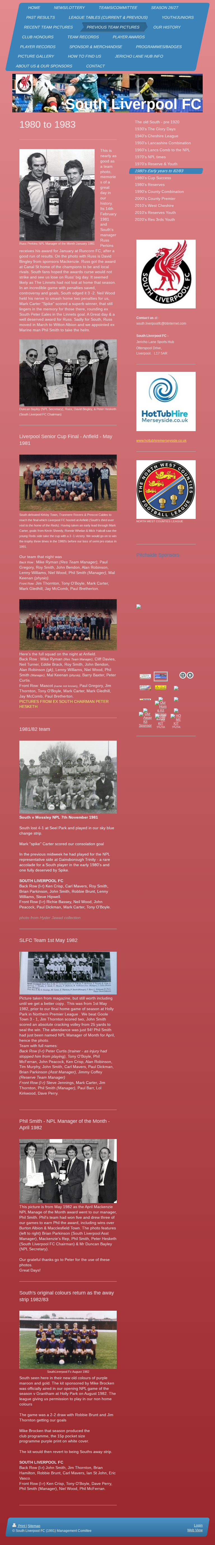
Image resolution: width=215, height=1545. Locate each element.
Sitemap (34, 1526)
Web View (195, 1530)
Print (21, 1526)
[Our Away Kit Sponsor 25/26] (145, 721)
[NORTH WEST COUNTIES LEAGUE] (166, 489)
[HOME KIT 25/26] (176, 721)
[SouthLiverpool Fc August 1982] (68, 1340)
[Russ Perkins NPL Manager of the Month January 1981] (57, 195)
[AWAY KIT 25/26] (160, 721)
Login (198, 1525)
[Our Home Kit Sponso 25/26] (161, 710)
